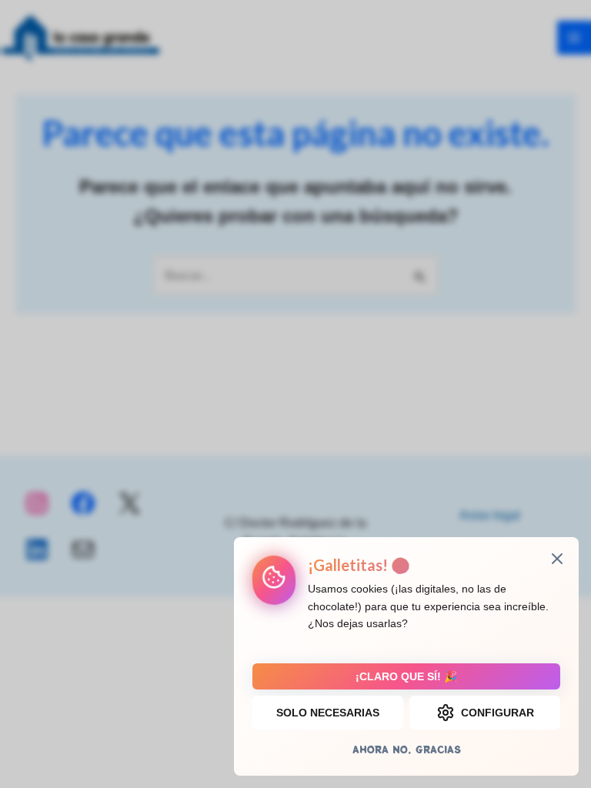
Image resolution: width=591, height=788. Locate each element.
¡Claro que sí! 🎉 (406, 676)
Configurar (497, 712)
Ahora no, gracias (406, 749)
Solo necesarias (327, 712)
